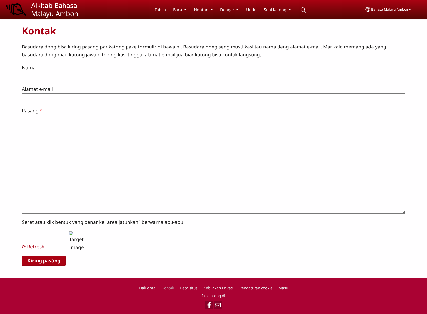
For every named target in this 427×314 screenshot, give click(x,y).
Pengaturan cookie (256, 287)
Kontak (168, 287)
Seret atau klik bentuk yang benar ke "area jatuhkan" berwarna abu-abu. (103, 222)
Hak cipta (147, 287)
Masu (283, 287)
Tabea (160, 9)
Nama (29, 67)
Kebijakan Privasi (218, 287)
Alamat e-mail (37, 89)
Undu (251, 9)
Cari (303, 10)
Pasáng (30, 110)
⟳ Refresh (33, 246)
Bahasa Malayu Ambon (389, 9)
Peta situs (188, 287)
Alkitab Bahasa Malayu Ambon (54, 9)
